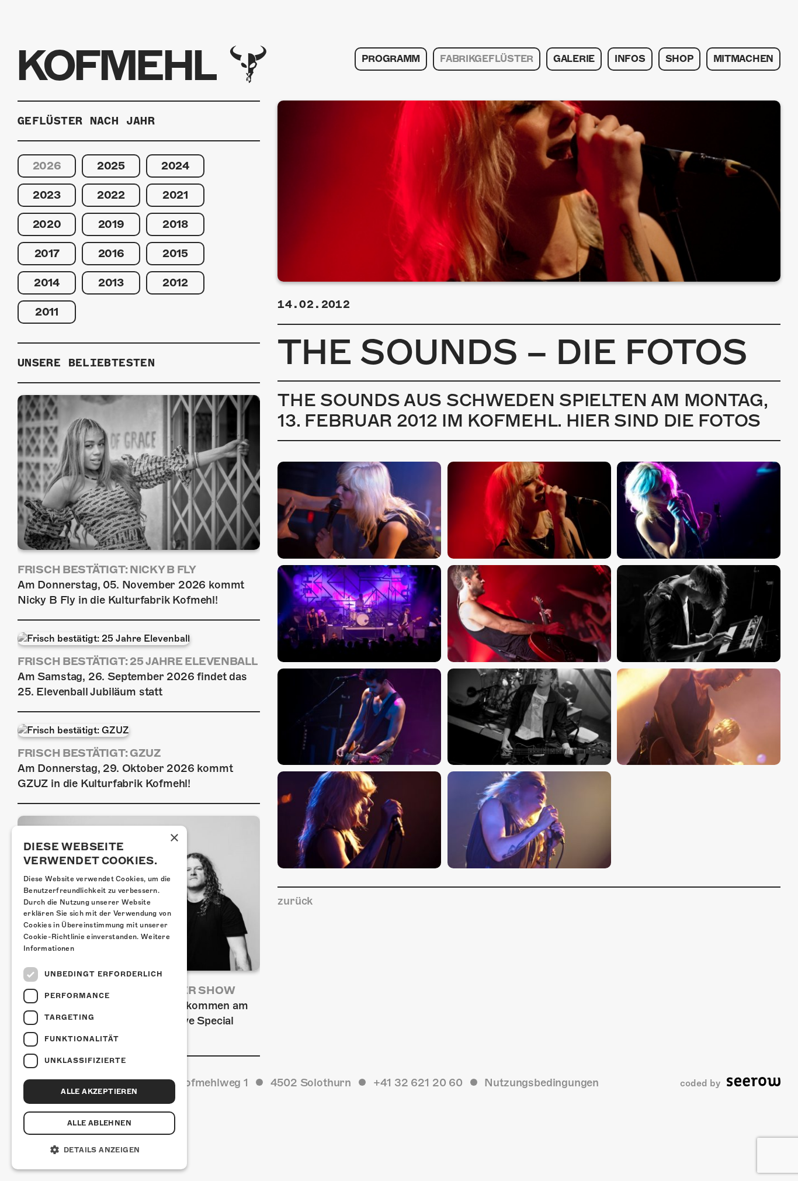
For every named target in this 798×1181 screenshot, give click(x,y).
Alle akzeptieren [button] (99, 1092)
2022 (111, 195)
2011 (46, 311)
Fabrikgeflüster (486, 59)
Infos (630, 59)
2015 (175, 253)
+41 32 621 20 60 (418, 1082)
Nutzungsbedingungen (541, 1082)
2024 (175, 165)
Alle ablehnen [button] (99, 1123)
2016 (111, 253)
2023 (47, 195)
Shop (679, 59)
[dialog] (99, 997)
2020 (47, 224)
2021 (175, 195)
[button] (99, 1150)
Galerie (574, 59)
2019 (111, 224)
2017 (47, 253)
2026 (47, 165)
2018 (175, 224)
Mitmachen (743, 59)
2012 (175, 282)
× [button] (173, 838)
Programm (391, 59)
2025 (111, 165)
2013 (111, 282)
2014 (47, 282)
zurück (295, 901)
